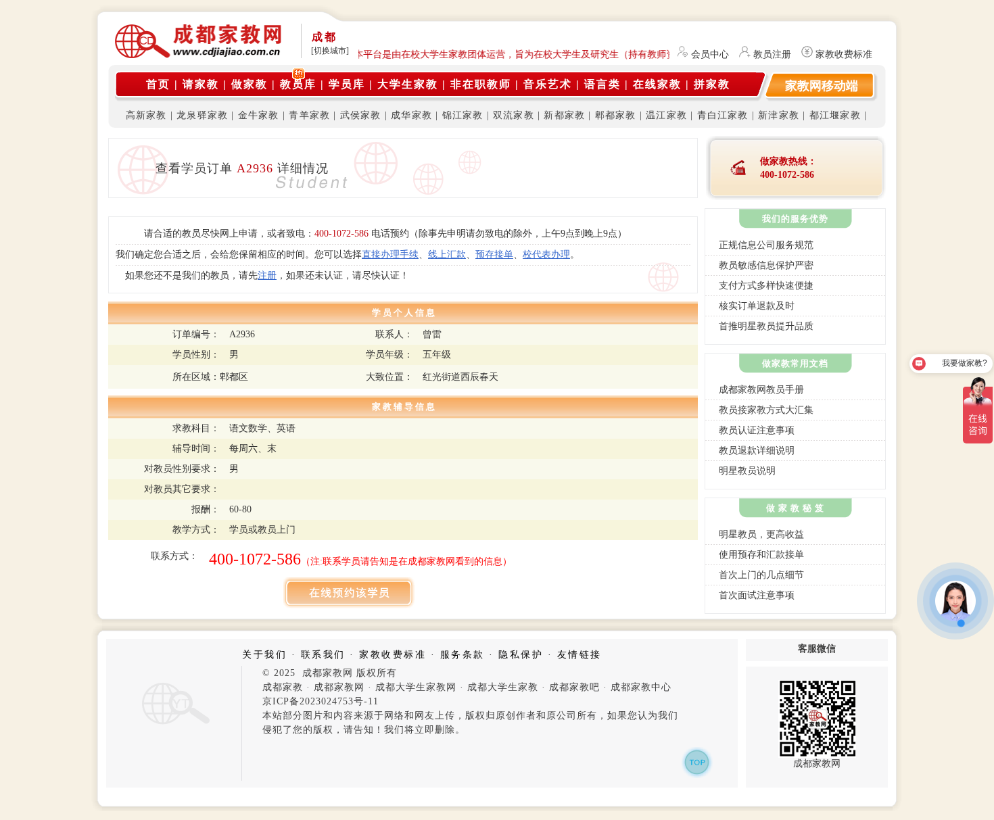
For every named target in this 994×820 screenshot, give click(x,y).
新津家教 (778, 115)
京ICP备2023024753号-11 (320, 701)
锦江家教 (462, 115)
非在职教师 (480, 84)
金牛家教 (258, 115)
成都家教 (282, 687)
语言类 (602, 84)
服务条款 (462, 655)
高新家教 (146, 115)
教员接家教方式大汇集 (766, 410)
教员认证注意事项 (757, 430)
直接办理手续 (390, 254)
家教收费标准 (843, 54)
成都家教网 (339, 687)
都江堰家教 (835, 115)
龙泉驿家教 (202, 115)
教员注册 (772, 54)
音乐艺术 (547, 84)
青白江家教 (723, 115)
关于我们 (264, 655)
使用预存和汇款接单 (761, 555)
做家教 (249, 84)
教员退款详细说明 (757, 450)
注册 (267, 275)
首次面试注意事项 (757, 595)
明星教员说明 (747, 471)
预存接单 (494, 254)
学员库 (347, 84)
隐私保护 (520, 655)
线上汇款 (447, 254)
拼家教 (712, 84)
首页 (158, 84)
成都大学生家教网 (415, 687)
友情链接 (579, 655)
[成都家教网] (174, 725)
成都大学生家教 (502, 687)
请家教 (201, 84)
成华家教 (411, 115)
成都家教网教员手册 (761, 390)
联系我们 (323, 655)
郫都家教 (615, 115)
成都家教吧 (574, 687)
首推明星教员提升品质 (766, 326)
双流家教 (513, 115)
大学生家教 (407, 84)
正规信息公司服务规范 (766, 245)
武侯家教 (360, 115)
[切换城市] (330, 50)
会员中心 (710, 54)
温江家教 (666, 115)
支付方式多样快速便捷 (766, 286)
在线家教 (657, 84)
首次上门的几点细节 (761, 575)
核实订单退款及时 (757, 306)
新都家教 (564, 115)
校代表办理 (546, 254)
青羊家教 (309, 115)
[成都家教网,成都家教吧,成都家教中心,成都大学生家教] (199, 55)
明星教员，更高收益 (761, 534)
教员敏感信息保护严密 (766, 265)
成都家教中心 (641, 687)
